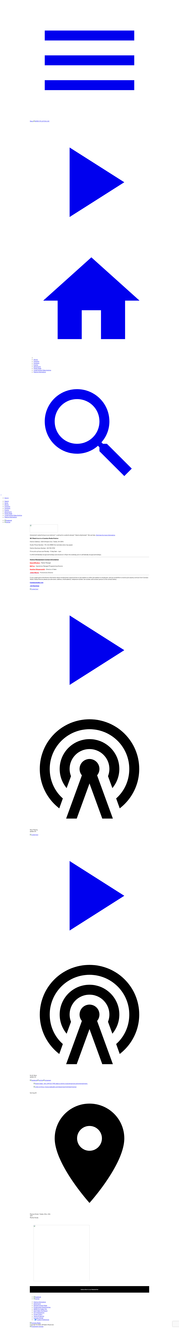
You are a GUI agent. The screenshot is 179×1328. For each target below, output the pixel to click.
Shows (36, 359)
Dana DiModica (35, 563)
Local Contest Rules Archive (42, 370)
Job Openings (34, 586)
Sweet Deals (37, 368)
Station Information (40, 372)
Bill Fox (32, 566)
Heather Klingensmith (37, 569)
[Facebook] (8, 520)
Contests (36, 363)
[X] (7, 522)
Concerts (36, 361)
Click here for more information (105, 535)
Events (36, 365)
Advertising (37, 366)
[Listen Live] (89, 648)
